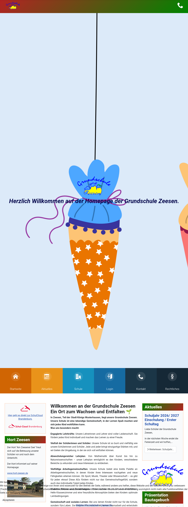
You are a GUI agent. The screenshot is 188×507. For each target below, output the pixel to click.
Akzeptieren (8, 500)
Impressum (106, 505)
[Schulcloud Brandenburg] (25, 408)
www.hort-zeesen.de (17, 473)
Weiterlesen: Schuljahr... (161, 449)
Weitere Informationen (87, 505)
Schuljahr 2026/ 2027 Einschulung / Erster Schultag (162, 420)
